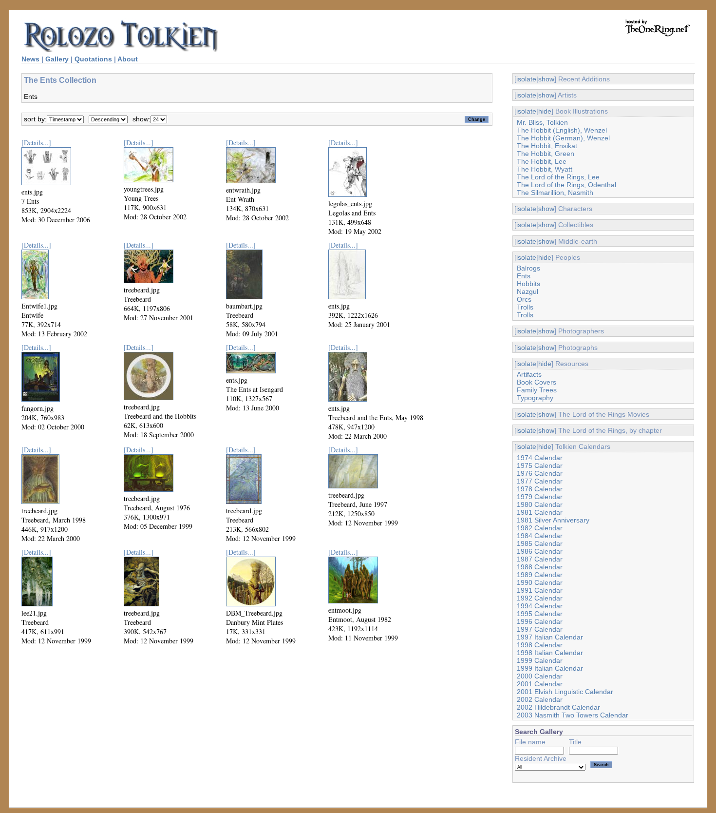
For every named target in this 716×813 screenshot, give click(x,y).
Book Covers (536, 382)
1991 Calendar (540, 590)
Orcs (524, 299)
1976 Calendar (540, 473)
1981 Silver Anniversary (553, 520)
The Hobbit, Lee (541, 161)
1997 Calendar (540, 629)
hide (544, 111)
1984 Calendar (540, 536)
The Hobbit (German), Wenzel (563, 138)
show (546, 79)
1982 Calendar (540, 528)
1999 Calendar (540, 660)
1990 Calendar (540, 582)
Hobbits (528, 284)
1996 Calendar (540, 621)
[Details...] (36, 142)
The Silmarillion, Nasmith (555, 192)
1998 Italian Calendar (550, 653)
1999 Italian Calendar (550, 668)
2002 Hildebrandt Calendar (558, 707)
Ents (523, 276)
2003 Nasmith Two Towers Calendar (572, 715)
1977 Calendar (540, 481)
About (127, 59)
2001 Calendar (540, 684)
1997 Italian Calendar (550, 637)
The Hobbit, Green (545, 153)
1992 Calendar (540, 598)
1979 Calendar (540, 497)
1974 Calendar (540, 458)
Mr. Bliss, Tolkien (542, 122)
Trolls (525, 307)
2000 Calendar (540, 676)
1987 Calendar (540, 559)
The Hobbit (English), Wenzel (562, 130)
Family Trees (537, 390)
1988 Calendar (540, 567)
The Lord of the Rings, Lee (558, 177)
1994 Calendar (540, 606)
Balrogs (528, 268)
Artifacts (529, 374)
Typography (535, 398)
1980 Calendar (540, 504)
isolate (526, 79)
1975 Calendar (540, 465)
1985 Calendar (540, 543)
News (30, 59)
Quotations (93, 59)
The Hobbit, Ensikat (547, 146)
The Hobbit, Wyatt (544, 169)
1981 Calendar (540, 512)
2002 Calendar (540, 699)
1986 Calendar (540, 551)
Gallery (57, 59)
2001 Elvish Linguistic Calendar (565, 692)
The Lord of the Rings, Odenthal (566, 185)
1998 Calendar (540, 645)
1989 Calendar (540, 575)
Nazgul (527, 291)
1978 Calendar (540, 489)
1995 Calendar (540, 614)
